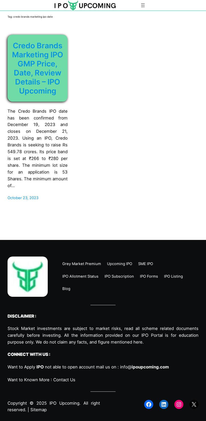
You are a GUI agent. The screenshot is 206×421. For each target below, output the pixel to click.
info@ (144, 366)
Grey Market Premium (81, 264)
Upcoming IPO (119, 264)
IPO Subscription (119, 276)
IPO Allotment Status (80, 276)
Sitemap (38, 409)
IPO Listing (173, 276)
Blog (66, 288)
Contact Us (64, 379)
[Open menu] (143, 5)
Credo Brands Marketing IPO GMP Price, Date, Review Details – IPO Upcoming (37, 68)
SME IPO (145, 264)
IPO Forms (149, 276)
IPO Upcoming (64, 403)
